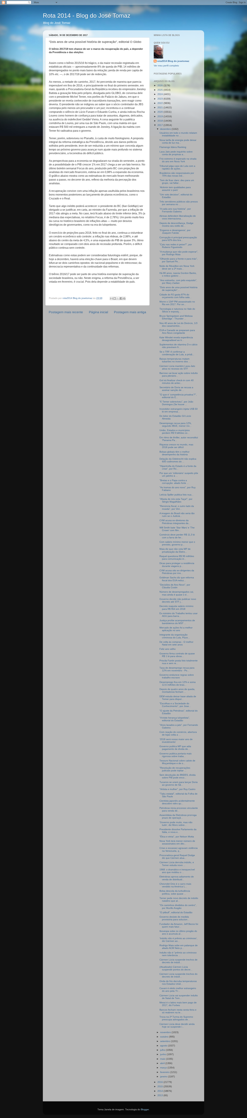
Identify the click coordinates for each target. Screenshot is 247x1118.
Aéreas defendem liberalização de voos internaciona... (177, 217)
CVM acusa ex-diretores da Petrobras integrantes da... (174, 521)
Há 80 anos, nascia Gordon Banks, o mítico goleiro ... (178, 274)
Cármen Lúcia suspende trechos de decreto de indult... (178, 961)
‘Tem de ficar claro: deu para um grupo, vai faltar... (176, 181)
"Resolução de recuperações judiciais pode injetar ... (174, 769)
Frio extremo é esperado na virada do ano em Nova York (177, 160)
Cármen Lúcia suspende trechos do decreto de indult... (178, 975)
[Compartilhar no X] (117, 298)
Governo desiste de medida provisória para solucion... (174, 918)
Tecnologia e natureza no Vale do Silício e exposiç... (177, 310)
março (164, 1067)
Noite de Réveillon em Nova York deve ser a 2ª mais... (176, 267)
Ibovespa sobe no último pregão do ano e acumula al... (178, 932)
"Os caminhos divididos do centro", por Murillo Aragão (177, 906)
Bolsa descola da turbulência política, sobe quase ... (174, 892)
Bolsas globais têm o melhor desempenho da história (174, 453)
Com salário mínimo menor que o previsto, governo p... (177, 543)
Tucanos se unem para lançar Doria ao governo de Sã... (178, 783)
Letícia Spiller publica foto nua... (176, 494)
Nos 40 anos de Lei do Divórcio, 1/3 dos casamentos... (178, 324)
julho (163, 1050)
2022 (160, 103)
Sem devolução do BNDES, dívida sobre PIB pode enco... (177, 776)
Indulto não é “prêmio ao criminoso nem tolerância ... (178, 954)
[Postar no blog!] (114, 298)
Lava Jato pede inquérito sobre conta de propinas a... (176, 153)
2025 (160, 90)
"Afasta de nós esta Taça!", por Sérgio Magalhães (175, 500)
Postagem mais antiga (130, 312)
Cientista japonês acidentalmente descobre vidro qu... (177, 802)
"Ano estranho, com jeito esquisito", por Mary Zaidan (178, 281)
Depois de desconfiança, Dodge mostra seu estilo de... (176, 224)
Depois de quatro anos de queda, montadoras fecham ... (177, 690)
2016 (160, 1082)
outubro (164, 1036)
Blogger (145, 1109)
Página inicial (98, 312)
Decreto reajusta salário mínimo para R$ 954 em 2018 (176, 607)
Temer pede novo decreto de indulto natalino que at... (178, 899)
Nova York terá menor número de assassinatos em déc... (177, 842)
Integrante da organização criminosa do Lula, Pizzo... (174, 636)
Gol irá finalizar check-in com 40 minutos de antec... (176, 381)
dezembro (166, 129)
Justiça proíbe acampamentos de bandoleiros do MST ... (177, 621)
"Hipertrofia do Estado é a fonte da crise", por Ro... (177, 467)
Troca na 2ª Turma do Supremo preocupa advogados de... (176, 1018)
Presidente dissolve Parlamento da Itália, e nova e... (177, 830)
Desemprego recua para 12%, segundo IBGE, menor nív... (175, 424)
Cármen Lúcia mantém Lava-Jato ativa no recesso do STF (177, 367)
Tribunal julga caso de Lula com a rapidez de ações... (177, 167)
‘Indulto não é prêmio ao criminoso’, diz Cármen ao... (178, 939)
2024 (160, 94)
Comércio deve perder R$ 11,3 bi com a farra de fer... (177, 536)
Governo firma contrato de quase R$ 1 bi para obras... (177, 655)
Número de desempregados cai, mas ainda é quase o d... (176, 593)
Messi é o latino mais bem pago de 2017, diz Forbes (178, 1004)
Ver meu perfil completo (166, 65)
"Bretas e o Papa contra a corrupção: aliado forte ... (174, 481)
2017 (160, 125)
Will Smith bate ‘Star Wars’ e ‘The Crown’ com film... (177, 529)
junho (163, 1054)
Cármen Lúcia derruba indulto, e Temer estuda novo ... (176, 863)
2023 (160, 99)
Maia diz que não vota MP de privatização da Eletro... (175, 550)
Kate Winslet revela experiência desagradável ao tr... (176, 338)
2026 (160, 85)
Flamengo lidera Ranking (172, 147)
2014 (160, 1091)
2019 (160, 116)
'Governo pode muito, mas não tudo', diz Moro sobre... (175, 823)
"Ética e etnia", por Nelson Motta (176, 836)
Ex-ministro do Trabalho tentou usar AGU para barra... (178, 614)
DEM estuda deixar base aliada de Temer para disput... (177, 697)
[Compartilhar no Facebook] (121, 298)
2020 (160, 112)
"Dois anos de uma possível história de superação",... (178, 288)
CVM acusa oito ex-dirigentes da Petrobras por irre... (176, 571)
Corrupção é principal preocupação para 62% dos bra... (178, 238)
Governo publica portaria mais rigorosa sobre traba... (175, 755)
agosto (164, 1045)
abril (162, 1063)
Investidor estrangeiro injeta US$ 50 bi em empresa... (178, 410)
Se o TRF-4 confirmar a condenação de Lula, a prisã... (176, 353)
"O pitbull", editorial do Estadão (175, 912)
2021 (160, 107)
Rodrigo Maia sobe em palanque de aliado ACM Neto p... (178, 946)
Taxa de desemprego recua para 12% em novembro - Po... (176, 669)
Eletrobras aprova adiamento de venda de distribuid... (176, 878)
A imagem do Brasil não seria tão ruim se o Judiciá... (177, 514)
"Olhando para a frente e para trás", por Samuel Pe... (178, 260)
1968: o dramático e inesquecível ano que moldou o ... (177, 871)
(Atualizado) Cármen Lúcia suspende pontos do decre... (175, 968)
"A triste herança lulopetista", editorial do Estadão (174, 719)
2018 (160, 121)
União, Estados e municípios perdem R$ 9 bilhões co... (174, 431)
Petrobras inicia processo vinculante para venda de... (178, 809)
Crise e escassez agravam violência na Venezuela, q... (178, 849)
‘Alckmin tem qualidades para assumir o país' (175, 188)
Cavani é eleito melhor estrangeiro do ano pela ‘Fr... (177, 989)
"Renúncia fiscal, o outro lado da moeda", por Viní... (176, 507)
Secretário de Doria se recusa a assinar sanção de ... (176, 388)
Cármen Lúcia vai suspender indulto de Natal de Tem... (178, 996)
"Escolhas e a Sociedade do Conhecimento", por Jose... (175, 704)
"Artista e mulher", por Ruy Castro (177, 789)
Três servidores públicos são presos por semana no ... (178, 203)
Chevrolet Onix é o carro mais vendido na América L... (175, 885)
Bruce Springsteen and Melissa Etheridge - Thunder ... (176, 317)
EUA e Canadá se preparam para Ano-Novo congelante (177, 331)
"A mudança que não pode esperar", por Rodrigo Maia (178, 253)
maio (163, 1059)
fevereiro (165, 1072)
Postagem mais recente (66, 312)
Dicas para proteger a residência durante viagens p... (176, 564)
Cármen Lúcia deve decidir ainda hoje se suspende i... (177, 1025)
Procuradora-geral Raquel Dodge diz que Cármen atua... (177, 856)
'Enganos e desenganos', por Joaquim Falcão (175, 231)
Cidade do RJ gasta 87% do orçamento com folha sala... (175, 296)
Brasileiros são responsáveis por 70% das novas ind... (176, 174)
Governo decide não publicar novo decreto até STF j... (177, 600)
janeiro (164, 1076)
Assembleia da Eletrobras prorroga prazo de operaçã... (178, 816)
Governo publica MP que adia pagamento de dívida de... (175, 747)
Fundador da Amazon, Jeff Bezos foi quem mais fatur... (178, 925)
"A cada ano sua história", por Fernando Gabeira (175, 210)
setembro (165, 1041)
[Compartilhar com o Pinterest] (124, 298)
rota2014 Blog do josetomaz (173, 61)
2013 (160, 1095)
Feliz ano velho (167, 649)
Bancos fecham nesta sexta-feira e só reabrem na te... (177, 1011)
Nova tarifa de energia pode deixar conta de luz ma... (177, 141)
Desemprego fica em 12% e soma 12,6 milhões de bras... (177, 683)
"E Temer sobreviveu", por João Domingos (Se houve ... (176, 403)
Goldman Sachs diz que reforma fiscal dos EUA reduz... (176, 579)
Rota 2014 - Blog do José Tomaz (86, 15)
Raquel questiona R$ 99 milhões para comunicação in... (176, 557)
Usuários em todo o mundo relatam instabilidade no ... (178, 134)
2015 (160, 1086)
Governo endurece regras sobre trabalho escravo (176, 676)
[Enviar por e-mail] (111, 298)
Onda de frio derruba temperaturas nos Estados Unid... (178, 982)
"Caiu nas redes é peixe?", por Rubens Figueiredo (175, 245)
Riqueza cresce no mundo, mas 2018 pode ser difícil (176, 446)
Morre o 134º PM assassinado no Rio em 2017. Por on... (177, 303)
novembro (166, 1032)
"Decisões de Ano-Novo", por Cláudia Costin (174, 586)
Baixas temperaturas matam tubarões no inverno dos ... (175, 360)
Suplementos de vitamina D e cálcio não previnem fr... (178, 346)
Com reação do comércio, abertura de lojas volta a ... (178, 733)
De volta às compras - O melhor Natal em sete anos (176, 643)
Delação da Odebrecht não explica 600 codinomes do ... (177, 460)
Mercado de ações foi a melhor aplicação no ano (176, 629)
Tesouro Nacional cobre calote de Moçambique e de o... (177, 762)
